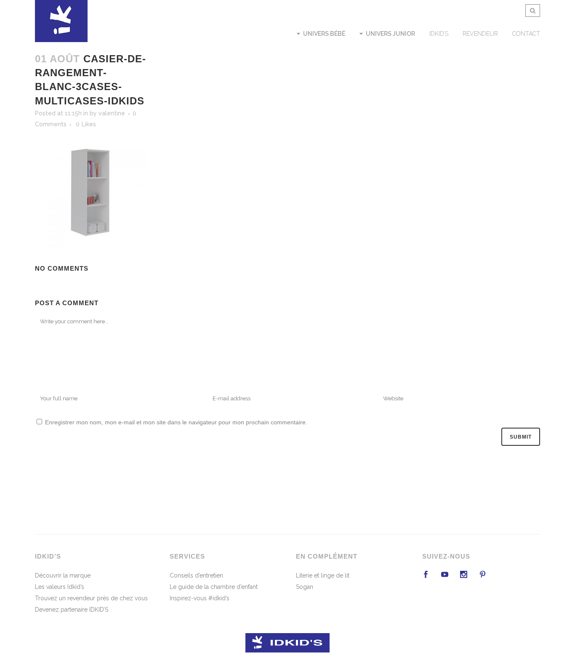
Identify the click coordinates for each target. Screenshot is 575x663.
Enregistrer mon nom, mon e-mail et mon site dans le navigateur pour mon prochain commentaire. (176, 422)
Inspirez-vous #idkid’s (199, 598)
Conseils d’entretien (196, 575)
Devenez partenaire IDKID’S (71, 609)
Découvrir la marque (63, 575)
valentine (111, 113)
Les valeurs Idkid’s (59, 586)
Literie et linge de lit (322, 575)
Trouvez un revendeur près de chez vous (91, 598)
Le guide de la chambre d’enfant (214, 586)
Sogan (304, 586)
